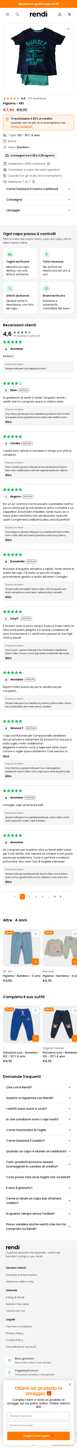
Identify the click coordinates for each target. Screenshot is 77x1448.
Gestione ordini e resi (19, 1282)
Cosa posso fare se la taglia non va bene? (38, 1177)
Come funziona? (22, 126)
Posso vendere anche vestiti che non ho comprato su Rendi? (36, 1226)
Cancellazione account (21, 1347)
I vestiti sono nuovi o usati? (26, 1108)
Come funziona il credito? (25, 1140)
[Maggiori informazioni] (48, 163)
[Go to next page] (62, 896)
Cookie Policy (14, 1340)
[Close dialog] (70, 1384)
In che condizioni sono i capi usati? (32, 1119)
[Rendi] (38, 14)
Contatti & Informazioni (21, 1275)
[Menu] (7, 14)
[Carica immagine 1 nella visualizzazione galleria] (38, 59)
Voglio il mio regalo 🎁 (38, 1436)
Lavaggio (13, 210)
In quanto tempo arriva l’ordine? (30, 1213)
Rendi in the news (17, 1304)
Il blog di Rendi (15, 1297)
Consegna (14, 199)
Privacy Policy (15, 1333)
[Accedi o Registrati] (59, 14)
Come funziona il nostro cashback (32, 189)
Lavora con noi (15, 1311)
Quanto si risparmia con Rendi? (29, 1098)
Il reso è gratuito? (19, 1188)
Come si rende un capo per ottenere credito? (33, 1200)
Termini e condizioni (19, 1326)
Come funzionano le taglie (26, 1130)
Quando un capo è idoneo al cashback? (36, 1151)
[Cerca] (17, 14)
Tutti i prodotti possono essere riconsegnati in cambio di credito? (32, 1164)
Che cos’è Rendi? (19, 1087)
